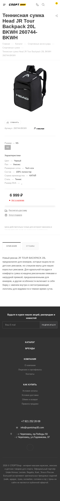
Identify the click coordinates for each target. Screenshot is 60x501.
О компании (30, 365)
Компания (30, 359)
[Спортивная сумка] (29, 88)
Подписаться (49, 325)
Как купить (30, 384)
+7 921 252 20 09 (30, 421)
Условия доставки (30, 395)
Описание (11, 246)
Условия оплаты (30, 391)
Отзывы (30, 246)
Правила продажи (30, 404)
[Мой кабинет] (49, 5)
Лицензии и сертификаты (30, 369)
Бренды (30, 348)
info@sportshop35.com (32, 427)
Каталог (30, 342)
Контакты (30, 374)
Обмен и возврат (30, 399)
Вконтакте (30, 447)
